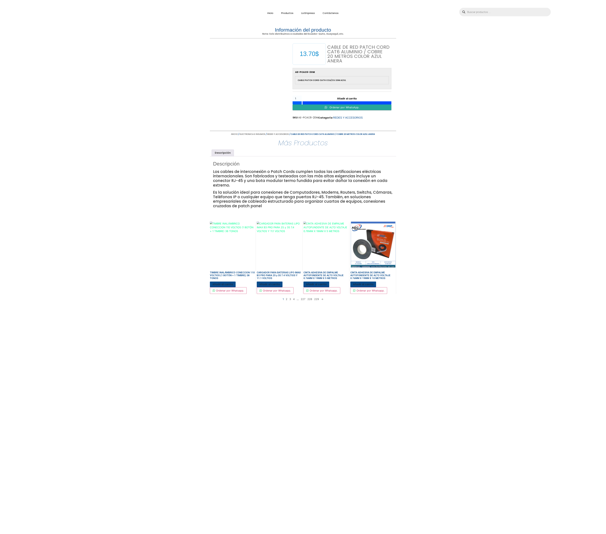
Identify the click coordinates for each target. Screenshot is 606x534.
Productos (287, 13)
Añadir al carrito (347, 98)
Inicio (270, 13)
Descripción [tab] (223, 153)
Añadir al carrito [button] (222, 284)
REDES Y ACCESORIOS (348, 117)
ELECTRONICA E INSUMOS (252, 134)
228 (309, 299)
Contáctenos (331, 13)
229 (316, 299)
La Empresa (308, 13)
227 (303, 299)
